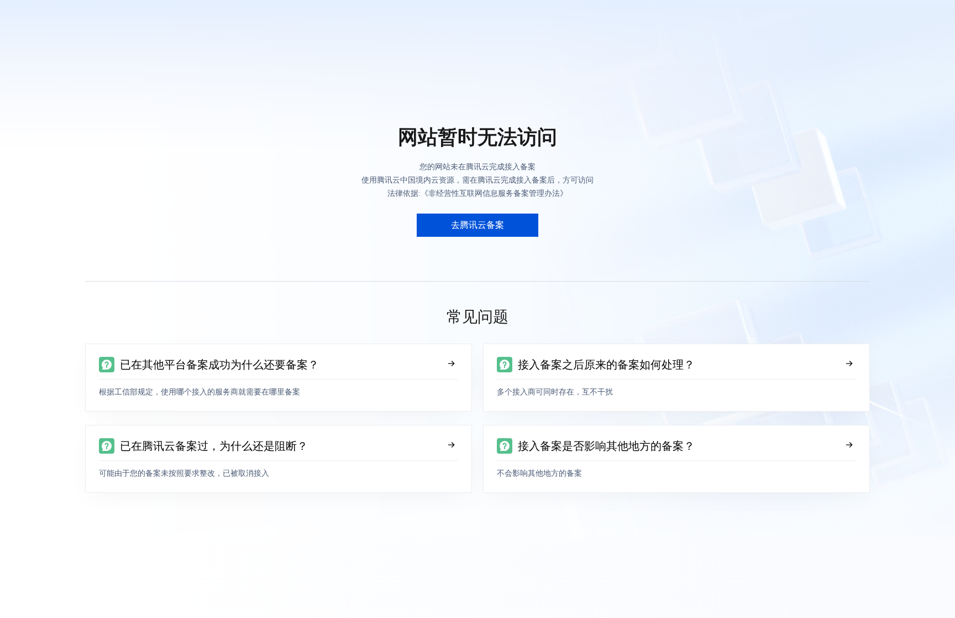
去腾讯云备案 (477, 225)
